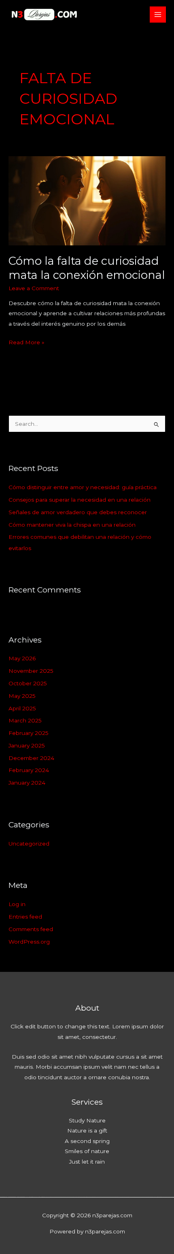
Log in (16, 904)
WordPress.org (29, 941)
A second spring (87, 1141)
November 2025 (30, 671)
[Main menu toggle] (158, 14)
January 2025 (26, 745)
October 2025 (27, 683)
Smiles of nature (87, 1151)
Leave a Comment (33, 288)
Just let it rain (87, 1161)
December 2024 (31, 758)
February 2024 (28, 770)
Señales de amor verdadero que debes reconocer (77, 512)
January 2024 (26, 782)
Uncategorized (28, 843)
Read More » (26, 341)
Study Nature (87, 1120)
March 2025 (25, 720)
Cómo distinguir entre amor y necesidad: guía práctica (82, 487)
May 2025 (22, 696)
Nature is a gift (87, 1130)
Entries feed (25, 916)
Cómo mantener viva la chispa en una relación (72, 524)
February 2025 (28, 733)
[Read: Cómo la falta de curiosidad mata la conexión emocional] (87, 200)
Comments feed (30, 929)
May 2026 (22, 658)
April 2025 (22, 708)
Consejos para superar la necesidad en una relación (79, 499)
